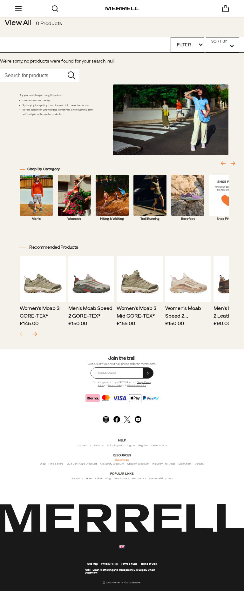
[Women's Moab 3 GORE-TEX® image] (43, 279)
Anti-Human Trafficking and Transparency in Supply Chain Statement (120, 571)
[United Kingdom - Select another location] (122, 547)
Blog (42, 463)
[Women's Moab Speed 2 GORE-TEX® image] (188, 279)
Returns (99, 445)
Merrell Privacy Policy (136, 385)
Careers (199, 463)
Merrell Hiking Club (161, 478)
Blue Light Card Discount (82, 463)
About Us (77, 478)
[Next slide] (233, 163)
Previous (22, 334)
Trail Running (103, 478)
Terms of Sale (114, 385)
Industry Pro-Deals (163, 463)
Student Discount (138, 463)
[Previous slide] (223, 163)
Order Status (159, 445)
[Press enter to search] (71, 75)
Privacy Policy (109, 563)
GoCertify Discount (112, 463)
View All (18, 22)
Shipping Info (115, 445)
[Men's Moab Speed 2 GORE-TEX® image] (91, 279)
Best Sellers (139, 478)
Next (34, 334)
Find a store (56, 463)
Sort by (219, 41)
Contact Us (84, 445)
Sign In (131, 445)
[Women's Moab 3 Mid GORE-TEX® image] (140, 279)
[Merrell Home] (122, 8)
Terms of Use (149, 563)
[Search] (55, 8)
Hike (89, 478)
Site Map (92, 563)
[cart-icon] (225, 8)
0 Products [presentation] (49, 23)
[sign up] (148, 373)
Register (143, 445)
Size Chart (185, 463)
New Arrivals (121, 478)
